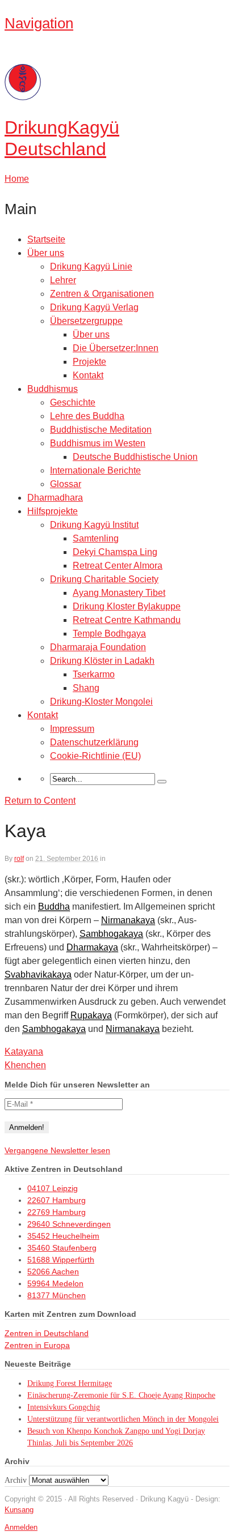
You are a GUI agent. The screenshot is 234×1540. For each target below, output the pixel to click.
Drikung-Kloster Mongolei (101, 701)
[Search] (161, 781)
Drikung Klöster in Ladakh (102, 661)
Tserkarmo (94, 674)
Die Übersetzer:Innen (115, 348)
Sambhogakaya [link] (111, 933)
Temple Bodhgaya (109, 633)
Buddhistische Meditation (101, 429)
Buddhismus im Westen (97, 443)
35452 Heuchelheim (63, 1235)
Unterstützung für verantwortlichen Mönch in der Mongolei (123, 1419)
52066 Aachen (53, 1271)
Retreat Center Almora (117, 565)
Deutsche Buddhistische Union (135, 457)
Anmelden (21, 1527)
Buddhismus (52, 389)
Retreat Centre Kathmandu (127, 620)
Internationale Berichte (95, 470)
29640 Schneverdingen (69, 1223)
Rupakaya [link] (91, 1015)
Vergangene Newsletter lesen (57, 1150)
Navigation (39, 23)
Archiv (16, 1480)
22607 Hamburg (56, 1200)
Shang (86, 688)
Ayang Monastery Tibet (119, 593)
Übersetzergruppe (86, 321)
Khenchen (25, 1065)
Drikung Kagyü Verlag (94, 307)
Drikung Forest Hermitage (69, 1383)
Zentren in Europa (37, 1345)
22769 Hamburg (56, 1212)
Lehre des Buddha (87, 416)
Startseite (46, 239)
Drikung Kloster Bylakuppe (127, 606)
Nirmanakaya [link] (128, 920)
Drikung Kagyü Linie (91, 266)
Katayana (24, 1051)
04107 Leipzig (52, 1188)
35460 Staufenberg (62, 1247)
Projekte (89, 361)
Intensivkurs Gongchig (63, 1407)
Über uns (45, 253)
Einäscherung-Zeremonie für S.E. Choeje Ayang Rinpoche (121, 1395)
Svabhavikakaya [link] (38, 974)
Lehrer (63, 280)
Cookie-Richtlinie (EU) (95, 756)
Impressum (72, 728)
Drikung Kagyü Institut (94, 525)
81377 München (56, 1295)
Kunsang (19, 1509)
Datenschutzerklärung (94, 742)
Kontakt (88, 375)
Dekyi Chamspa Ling (115, 552)
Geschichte (72, 402)
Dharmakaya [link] (92, 947)
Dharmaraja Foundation (98, 647)
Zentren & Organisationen (102, 293)
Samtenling (96, 538)
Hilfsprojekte (52, 511)
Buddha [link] (54, 906)
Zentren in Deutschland (47, 1333)
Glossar (65, 484)
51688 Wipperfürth (60, 1259)
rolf (19, 859)
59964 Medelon (55, 1283)
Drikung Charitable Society (104, 579)
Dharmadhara (55, 497)
